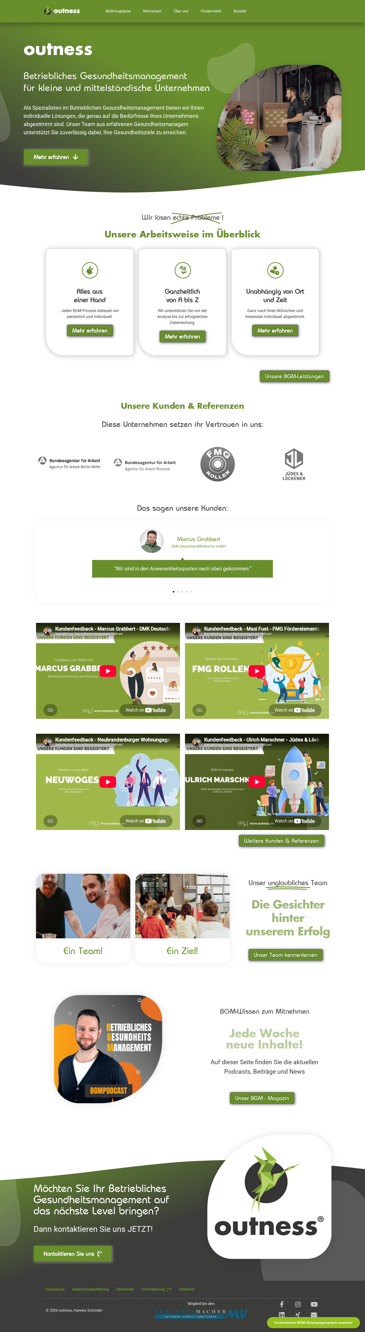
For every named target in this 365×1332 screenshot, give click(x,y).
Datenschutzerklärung (90, 1288)
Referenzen (152, 11)
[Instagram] (298, 1304)
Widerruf (186, 1288)
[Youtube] (314, 1304)
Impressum (55, 1288)
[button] (173, 592)
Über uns (181, 11)
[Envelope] (314, 1315)
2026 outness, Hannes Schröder (74, 1310)
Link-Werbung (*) (157, 1288)
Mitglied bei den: (201, 1303)
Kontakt (240, 11)
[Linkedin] (282, 1315)
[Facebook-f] (282, 1304)
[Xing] (298, 1315)
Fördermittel (211, 11)
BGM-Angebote (118, 11)
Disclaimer (125, 1288)
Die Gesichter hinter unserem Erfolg (288, 918)
